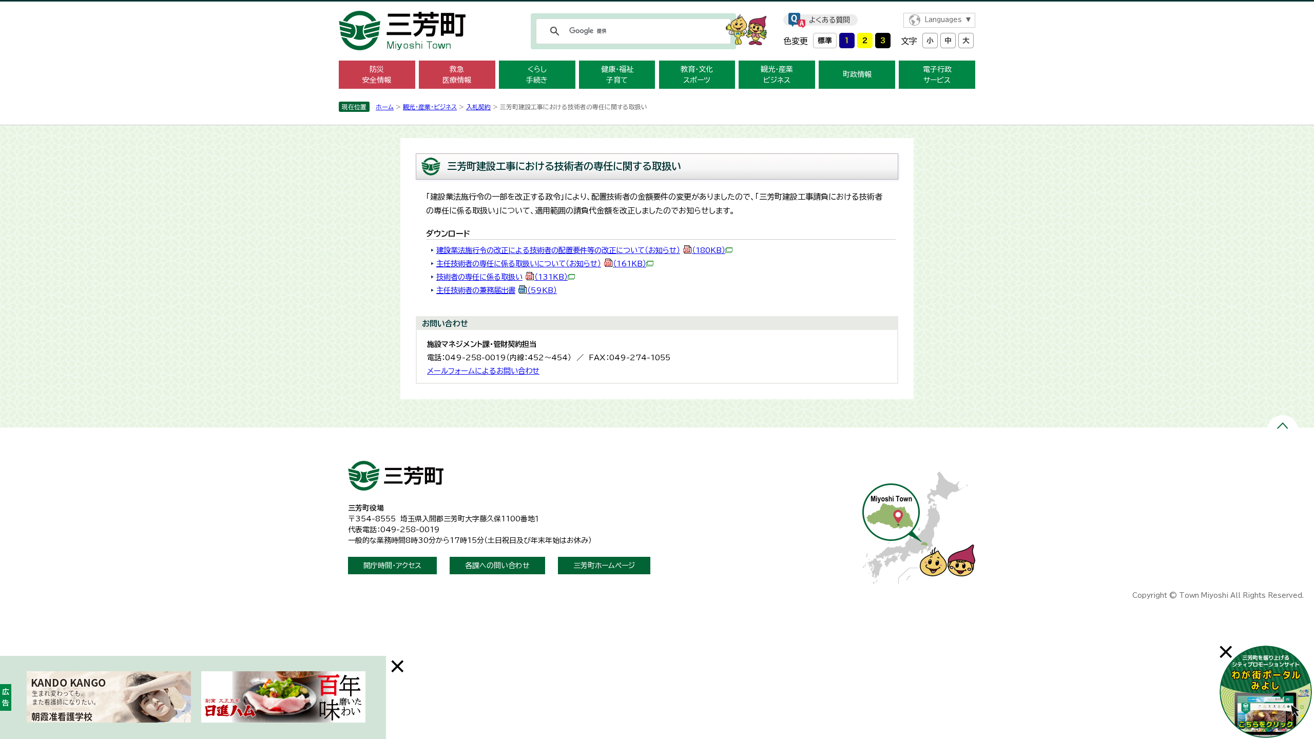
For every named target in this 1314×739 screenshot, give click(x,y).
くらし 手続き (537, 75)
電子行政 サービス (937, 75)
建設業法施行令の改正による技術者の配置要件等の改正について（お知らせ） (580, 250)
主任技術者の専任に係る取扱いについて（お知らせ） (541, 263)
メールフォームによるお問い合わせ (483, 371)
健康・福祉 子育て (617, 75)
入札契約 (478, 107)
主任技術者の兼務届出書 (496, 290)
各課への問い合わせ (497, 565)
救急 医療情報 (456, 75)
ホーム (385, 107)
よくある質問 (829, 20)
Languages (943, 19)
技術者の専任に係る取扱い (502, 277)
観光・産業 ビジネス (777, 75)
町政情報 (857, 74)
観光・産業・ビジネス (430, 107)
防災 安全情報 (376, 75)
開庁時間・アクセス (392, 565)
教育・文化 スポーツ (697, 75)
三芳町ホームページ (604, 565)
